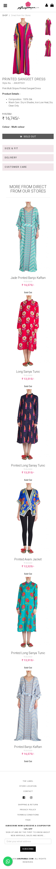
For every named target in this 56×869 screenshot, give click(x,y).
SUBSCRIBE (28, 849)
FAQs (28, 820)
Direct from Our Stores (21, 15)
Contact (28, 791)
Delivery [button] (11, 157)
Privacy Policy (28, 810)
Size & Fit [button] (11, 148)
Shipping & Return (28, 805)
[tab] (28, 148)
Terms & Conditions (28, 815)
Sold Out (29, 136)
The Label (28, 781)
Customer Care (16, 167)
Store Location (28, 786)
